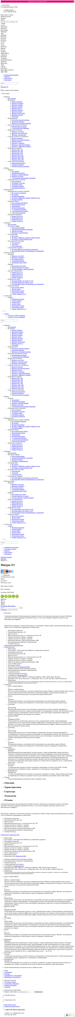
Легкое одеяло (16, 289)
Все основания (16, 181)
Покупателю (8, 78)
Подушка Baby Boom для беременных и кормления (28, 251)
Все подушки (12, 224)
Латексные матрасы (18, 121)
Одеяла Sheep (16, 302)
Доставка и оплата (10, 549)
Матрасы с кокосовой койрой (21, 145)
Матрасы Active (16, 108)
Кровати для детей (17, 176)
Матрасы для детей (18, 131)
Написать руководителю (12, 1006)
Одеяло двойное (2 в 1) (19, 294)
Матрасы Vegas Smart (18, 113)
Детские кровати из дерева (20, 267)
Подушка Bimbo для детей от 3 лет (22, 281)
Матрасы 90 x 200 (17, 155)
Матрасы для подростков (19, 133)
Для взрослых (16, 242)
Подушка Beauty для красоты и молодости (25, 249)
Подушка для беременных (20, 233)
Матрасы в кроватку (18, 257)
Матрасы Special (17, 111)
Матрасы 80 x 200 (17, 151)
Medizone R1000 (25, 667)
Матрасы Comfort (17, 105)
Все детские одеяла (18, 287)
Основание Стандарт (18, 183)
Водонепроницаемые (18, 208)
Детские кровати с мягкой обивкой (23, 269)
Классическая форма (18, 228)
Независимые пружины (19, 126)
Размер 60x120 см (17, 218)
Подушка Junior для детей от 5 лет (22, 282)
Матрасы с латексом (18, 143)
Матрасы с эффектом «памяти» (21, 146)
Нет (6, 71)
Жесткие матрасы (17, 138)
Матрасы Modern (17, 102)
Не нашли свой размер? (8, 606)
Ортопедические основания (20, 166)
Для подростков (17, 246)
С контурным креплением (20, 211)
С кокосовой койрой (18, 261)
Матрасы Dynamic (17, 110)
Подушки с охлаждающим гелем (22, 239)
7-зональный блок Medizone (20, 128)
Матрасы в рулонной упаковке (21, 123)
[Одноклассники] (4, 571)
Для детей (15, 244)
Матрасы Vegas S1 (17, 115)
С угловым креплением (19, 209)
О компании (8, 972)
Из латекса (15, 194)
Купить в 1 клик (12, 609)
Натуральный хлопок (18, 204)
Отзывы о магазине (10, 985)
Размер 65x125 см (17, 219)
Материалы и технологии (12, 977)
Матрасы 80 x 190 (17, 150)
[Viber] (9, 571)
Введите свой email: (10, 992)
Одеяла (10, 297)
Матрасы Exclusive (17, 103)
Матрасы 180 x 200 (18, 160)
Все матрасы (12, 98)
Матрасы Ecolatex (17, 106)
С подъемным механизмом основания (23, 178)
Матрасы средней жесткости (20, 140)
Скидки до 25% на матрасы (16, 315)
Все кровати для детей (19, 266)
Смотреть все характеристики (13, 645)
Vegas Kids (15, 116)
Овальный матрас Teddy (19, 262)
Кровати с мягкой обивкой (20, 174)
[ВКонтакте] (2, 571)
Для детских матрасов (18, 213)
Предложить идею (10, 1004)
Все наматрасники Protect (20, 203)
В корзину (4, 609)
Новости (7, 76)
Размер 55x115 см (17, 216)
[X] (7, 571)
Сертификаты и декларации (13, 975)
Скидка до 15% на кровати (16, 317)
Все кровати (15, 171)
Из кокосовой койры (18, 196)
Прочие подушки (17, 231)
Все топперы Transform (19, 193)
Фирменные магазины (11, 75)
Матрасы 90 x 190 (17, 153)
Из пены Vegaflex (17, 199)
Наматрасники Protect (18, 163)
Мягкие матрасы (17, 141)
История (7, 974)
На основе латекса (17, 259)
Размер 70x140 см (17, 221)
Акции (6, 314)
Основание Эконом (18, 186)
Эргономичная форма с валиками (22, 229)
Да (2, 71)
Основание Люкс (17, 184)
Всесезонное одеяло (18, 291)
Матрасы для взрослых (19, 135)
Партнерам (7, 80)
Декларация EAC (22, 675)
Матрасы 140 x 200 (18, 156)
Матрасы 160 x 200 (18, 158)
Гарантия (7, 987)
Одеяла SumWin (17, 300)
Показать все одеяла (18, 299)
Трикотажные (16, 206)
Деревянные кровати (18, 173)
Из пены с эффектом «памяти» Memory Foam (26, 198)
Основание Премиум (18, 188)
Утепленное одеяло (18, 292)
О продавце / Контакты (11, 983)
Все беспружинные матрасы (20, 120)
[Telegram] (12, 571)
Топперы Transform (18, 165)
